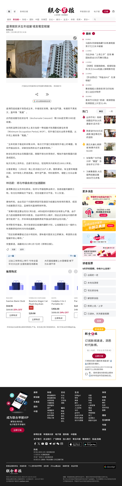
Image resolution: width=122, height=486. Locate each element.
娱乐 (58, 19)
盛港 (22, 249)
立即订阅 (17, 430)
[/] (61, 11)
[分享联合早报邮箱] (61, 443)
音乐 (62, 416)
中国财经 (50, 403)
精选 (90, 408)
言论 (51, 19)
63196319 (51, 452)
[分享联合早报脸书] (35, 443)
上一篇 (11, 255)
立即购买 (13, 315)
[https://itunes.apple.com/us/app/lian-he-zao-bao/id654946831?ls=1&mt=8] (75, 444)
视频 (79, 19)
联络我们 (86, 439)
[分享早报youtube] (42, 443)
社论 (62, 395)
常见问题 (77, 439)
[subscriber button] (113, 11)
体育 (73, 19)
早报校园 (91, 413)
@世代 (77, 413)
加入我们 (67, 439)
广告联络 (57, 439)
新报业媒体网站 (12, 466)
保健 (104, 429)
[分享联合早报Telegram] (50, 443)
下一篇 (73, 255)
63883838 (45, 454)
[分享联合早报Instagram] (46, 443)
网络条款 (23, 466)
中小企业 (50, 413)
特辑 (90, 410)
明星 (62, 411)
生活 (65, 19)
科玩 (90, 398)
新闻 (103, 400)
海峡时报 (66, 466)
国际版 (66, 434)
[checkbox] (86, 374)
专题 (104, 424)
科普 (90, 400)
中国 (37, 19)
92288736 (59, 459)
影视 (62, 413)
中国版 (74, 434)
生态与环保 (79, 415)
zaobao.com (24, 481)
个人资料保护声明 (97, 369)
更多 (86, 19)
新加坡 (16, 19)
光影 (90, 395)
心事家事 (91, 405)
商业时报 (74, 466)
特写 (76, 398)
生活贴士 (91, 418)
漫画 (62, 403)
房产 (49, 408)
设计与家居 (79, 420)
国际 (31, 19)
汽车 (90, 403)
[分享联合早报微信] (57, 443)
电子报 (97, 11)
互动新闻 (106, 419)
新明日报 (24, 11)
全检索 (46, 466)
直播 (103, 410)
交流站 (63, 400)
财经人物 (50, 418)
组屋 (13, 249)
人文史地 (78, 408)
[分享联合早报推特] (38, 443)
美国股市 (50, 410)
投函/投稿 (96, 439)
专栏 (76, 410)
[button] (113, 11)
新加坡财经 (51, 398)
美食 (76, 400)
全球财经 (50, 400)
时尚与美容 (79, 418)
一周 (111, 111)
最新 (9, 19)
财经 (24, 19)
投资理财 (50, 405)
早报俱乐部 (85, 11)
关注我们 (47, 439)
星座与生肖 (92, 420)
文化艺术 (78, 405)
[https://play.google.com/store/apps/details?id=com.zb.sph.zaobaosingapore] (90, 444)
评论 (62, 398)
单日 (101, 111)
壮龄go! (78, 395)
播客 (104, 415)
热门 (90, 415)
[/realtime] (93, 33)
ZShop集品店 (56, 466)
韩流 (62, 418)
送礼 (62, 421)
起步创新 (50, 415)
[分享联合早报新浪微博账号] (54, 443)
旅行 (76, 403)
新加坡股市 (51, 395)
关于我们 (37, 439)
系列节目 (105, 407)
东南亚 (44, 19)
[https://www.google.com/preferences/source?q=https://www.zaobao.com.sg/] (110, 467)
